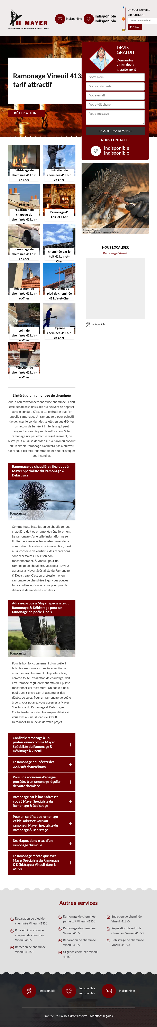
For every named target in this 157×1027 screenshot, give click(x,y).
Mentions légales (101, 1016)
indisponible (74, 19)
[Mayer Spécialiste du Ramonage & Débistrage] (26, 19)
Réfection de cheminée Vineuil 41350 (30, 950)
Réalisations (26, 113)
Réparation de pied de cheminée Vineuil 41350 (31, 921)
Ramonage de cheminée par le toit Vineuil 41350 (79, 919)
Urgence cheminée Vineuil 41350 (80, 955)
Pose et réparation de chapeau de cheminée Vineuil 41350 (29, 935)
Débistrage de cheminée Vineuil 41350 (127, 943)
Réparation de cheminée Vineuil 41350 (79, 943)
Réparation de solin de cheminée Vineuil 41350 (127, 931)
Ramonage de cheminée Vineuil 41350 (79, 931)
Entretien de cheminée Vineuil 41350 (126, 919)
